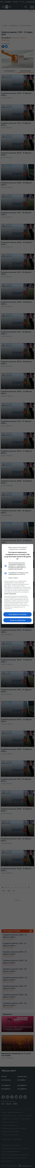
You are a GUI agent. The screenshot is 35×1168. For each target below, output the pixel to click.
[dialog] (17, 584)
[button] (17, 578)
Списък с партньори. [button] (10, 593)
